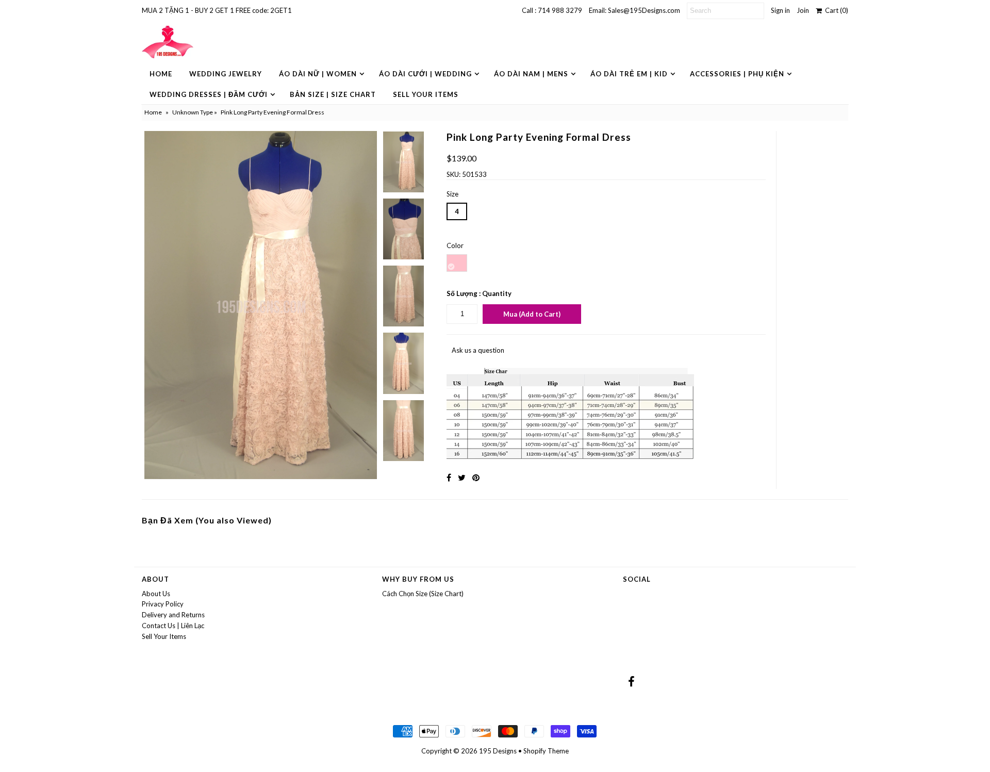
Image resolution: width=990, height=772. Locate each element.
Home (161, 74)
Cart (835, 10)
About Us (156, 593)
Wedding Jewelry (225, 74)
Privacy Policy (163, 604)
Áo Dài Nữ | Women (318, 74)
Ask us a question (478, 350)
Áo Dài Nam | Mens (531, 74)
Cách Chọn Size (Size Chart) (423, 593)
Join (803, 10)
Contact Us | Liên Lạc (173, 625)
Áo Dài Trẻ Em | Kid (629, 74)
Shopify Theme (546, 751)
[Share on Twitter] (462, 477)
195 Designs (498, 751)
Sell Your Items (425, 94)
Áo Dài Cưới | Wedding (425, 74)
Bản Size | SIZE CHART (333, 94)
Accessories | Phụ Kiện (737, 74)
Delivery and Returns (173, 615)
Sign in (780, 10)
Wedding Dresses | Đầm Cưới (209, 94)
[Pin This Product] (476, 477)
